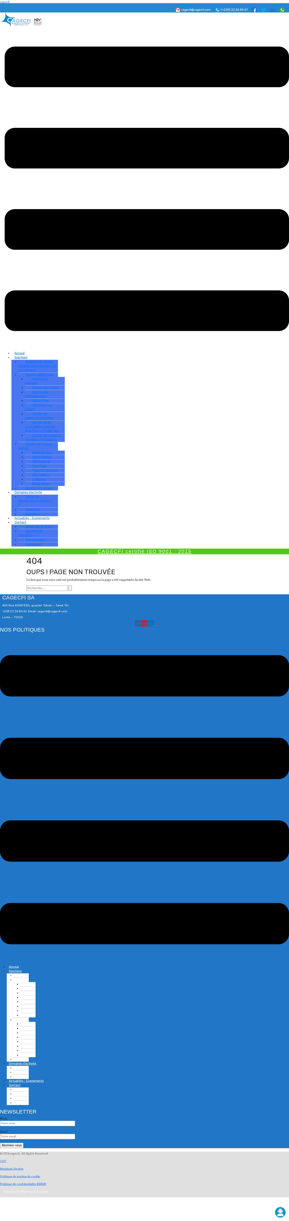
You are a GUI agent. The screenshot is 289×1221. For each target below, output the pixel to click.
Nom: (3, 1118)
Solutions (15, 971)
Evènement (34, 544)
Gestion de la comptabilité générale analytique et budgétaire (42, 427)
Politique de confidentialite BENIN (23, 1184)
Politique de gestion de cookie (20, 1176)
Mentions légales (11, 1169)
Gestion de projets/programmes (39, 416)
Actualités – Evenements (32, 518)
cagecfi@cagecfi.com (195, 10)
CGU (3, 1161)
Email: (4, 1132)
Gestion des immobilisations (37, 394)
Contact (15, 1085)
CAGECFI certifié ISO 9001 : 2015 (145, 551)
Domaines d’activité (22, 1063)
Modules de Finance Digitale (35, 446)
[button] (147, 188)
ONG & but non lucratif (38, 407)
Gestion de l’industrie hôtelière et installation (43, 437)
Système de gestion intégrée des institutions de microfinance (37, 366)
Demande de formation (30, 533)
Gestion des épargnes (37, 381)
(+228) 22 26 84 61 (234, 10)
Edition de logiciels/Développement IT (35, 501)
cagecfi (5, 2)
